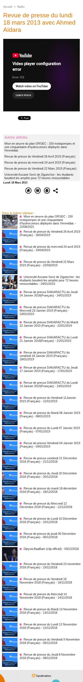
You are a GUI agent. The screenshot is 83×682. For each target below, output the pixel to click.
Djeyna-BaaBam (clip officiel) (43, 548)
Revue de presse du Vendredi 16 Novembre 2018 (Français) (43, 580)
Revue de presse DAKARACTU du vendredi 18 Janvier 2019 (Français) (45, 354)
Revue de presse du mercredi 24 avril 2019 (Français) (39, 162)
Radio (21, 6)
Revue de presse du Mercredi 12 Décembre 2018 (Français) (43, 505)
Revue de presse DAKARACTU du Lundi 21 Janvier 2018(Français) (49, 339)
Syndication (43, 675)
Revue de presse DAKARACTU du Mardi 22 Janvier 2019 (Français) (49, 323)
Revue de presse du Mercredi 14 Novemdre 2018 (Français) (43, 595)
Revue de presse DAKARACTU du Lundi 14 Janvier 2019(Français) (49, 384)
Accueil (7, 6)
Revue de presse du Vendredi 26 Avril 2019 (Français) (39, 156)
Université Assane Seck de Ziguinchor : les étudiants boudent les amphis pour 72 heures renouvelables (39, 176)
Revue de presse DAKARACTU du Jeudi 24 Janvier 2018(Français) (49, 293)
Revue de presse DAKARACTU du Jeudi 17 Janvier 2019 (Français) (49, 369)
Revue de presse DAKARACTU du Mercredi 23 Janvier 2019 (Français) (45, 308)
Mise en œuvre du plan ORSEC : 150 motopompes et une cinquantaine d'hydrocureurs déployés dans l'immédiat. (39, 147)
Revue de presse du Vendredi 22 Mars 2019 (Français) (40, 168)
